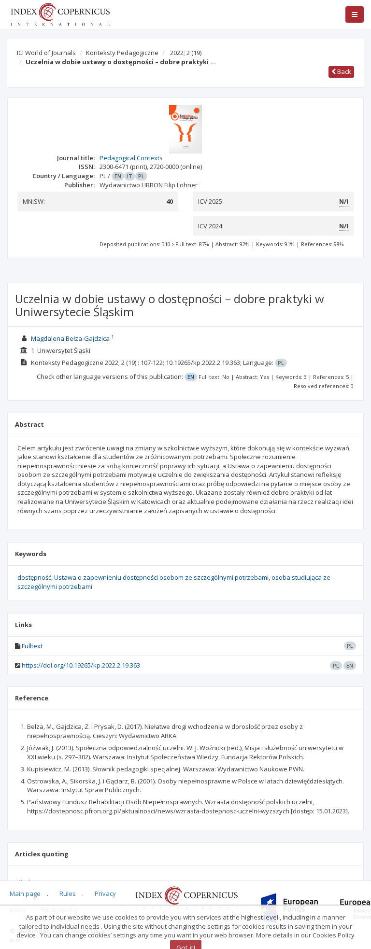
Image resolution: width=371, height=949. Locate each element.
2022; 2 (185, 52)
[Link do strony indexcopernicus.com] (186, 897)
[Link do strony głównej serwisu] (60, 13)
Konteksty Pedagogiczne (122, 52)
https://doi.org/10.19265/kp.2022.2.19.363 (81, 665)
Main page (25, 893)
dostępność (34, 577)
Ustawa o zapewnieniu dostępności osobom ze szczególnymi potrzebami (161, 577)
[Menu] (354, 14)
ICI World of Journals (46, 52)
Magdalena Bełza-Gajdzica (70, 338)
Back (343, 71)
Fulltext (32, 646)
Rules (67, 893)
